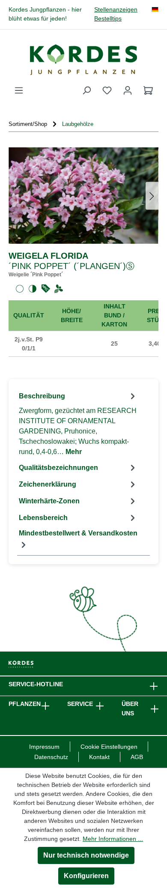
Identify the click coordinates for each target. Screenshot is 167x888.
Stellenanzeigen (115, 9)
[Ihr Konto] (127, 90)
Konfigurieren (86, 875)
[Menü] (19, 90)
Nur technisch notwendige (86, 855)
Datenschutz (51, 756)
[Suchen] (86, 90)
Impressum (44, 746)
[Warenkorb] (148, 90)
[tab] (78, 423)
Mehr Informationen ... (113, 838)
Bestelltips (108, 18)
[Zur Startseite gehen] (83, 59)
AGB (137, 756)
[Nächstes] (152, 195)
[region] (83, 195)
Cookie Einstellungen (109, 746)
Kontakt (99, 756)
